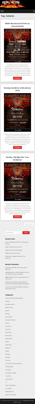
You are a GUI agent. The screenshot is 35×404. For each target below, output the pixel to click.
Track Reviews (9, 379)
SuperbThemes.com (28, 400)
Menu (2, 11)
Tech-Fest (7, 360)
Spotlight (7, 357)
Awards (7, 310)
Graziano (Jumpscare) (11, 287)
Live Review (8, 332)
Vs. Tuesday (8, 388)
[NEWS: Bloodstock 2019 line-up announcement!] (17, 45)
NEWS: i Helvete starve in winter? (13, 247)
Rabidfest (7, 348)
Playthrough (8, 345)
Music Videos (8, 335)
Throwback (8, 369)
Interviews (8, 329)
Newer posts (28, 224)
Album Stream (9, 307)
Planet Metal (8, 338)
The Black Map (9, 366)
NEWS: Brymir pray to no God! (12, 253)
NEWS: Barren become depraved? (14, 250)
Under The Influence (10, 385)
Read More (17, 78)
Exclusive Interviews (10, 320)
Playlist (7, 341)
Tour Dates (8, 376)
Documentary (8, 317)
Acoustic (7, 301)
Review (7, 351)
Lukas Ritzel (8, 267)
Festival (7, 323)
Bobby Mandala (9, 282)
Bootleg (7, 313)
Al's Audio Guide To (10, 304)
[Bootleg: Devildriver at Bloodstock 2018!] (17, 113)
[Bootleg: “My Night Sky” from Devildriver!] (17, 182)
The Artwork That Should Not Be (13, 363)
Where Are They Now (10, 394)
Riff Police (8, 354)
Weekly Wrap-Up (9, 391)
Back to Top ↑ (17, 402)
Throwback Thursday (10, 373)
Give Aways (8, 326)
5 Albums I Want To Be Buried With (14, 298)
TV (6, 382)
